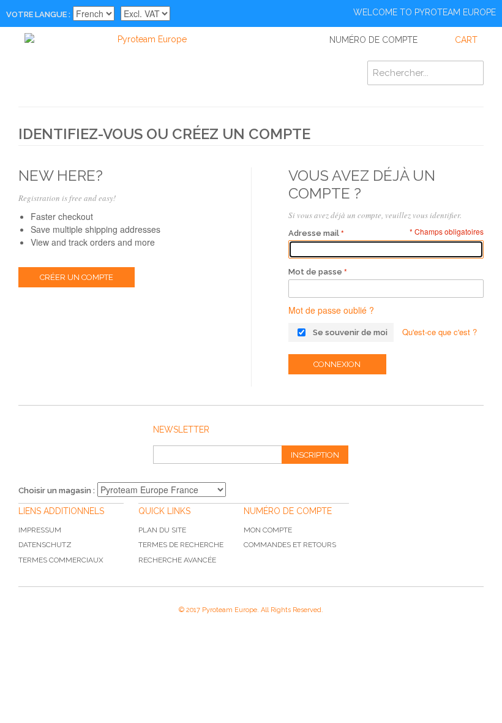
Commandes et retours (290, 544)
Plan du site (162, 530)
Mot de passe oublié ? (331, 310)
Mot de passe (315, 271)
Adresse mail (313, 233)
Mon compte (268, 530)
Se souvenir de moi (350, 332)
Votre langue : (38, 14)
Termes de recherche (180, 544)
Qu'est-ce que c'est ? (439, 332)
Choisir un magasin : (56, 490)
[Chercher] (471, 73)
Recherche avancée (177, 560)
